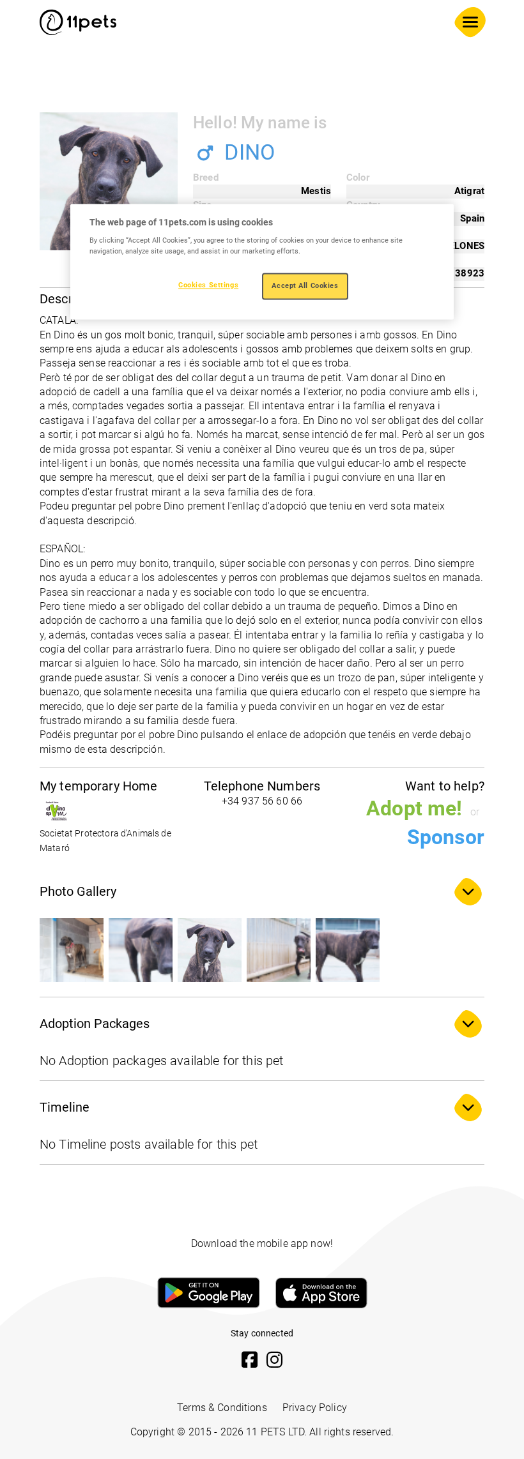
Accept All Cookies (305, 286)
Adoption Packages (95, 1023)
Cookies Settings (208, 285)
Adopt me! (414, 808)
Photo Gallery (78, 891)
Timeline (64, 1107)
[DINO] (72, 950)
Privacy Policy (314, 1408)
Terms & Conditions (222, 1408)
